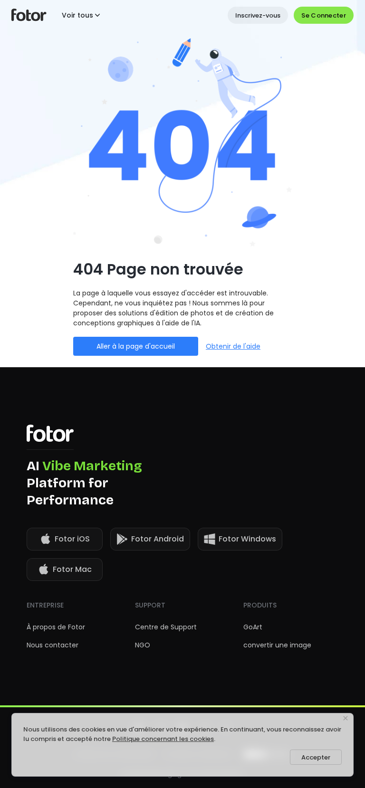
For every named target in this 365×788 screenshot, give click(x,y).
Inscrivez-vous (257, 15)
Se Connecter (323, 15)
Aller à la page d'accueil (135, 346)
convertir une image (277, 645)
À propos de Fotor (56, 627)
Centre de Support (166, 627)
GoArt (252, 627)
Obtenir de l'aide (233, 346)
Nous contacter (52, 645)
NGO (142, 645)
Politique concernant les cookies (163, 738)
